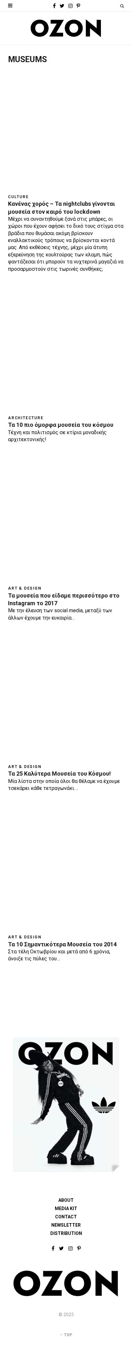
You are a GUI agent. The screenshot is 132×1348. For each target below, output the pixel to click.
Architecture (26, 418)
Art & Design (25, 588)
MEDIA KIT (66, 1208)
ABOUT (66, 1200)
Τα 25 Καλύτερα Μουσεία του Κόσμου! (59, 773)
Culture (18, 197)
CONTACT (66, 1216)
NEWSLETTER (66, 1225)
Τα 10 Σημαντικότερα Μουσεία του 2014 (62, 944)
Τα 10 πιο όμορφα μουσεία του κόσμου (60, 424)
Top (67, 1335)
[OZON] (66, 1295)
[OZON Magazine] (66, 28)
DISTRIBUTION (66, 1233)
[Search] (122, 6)
